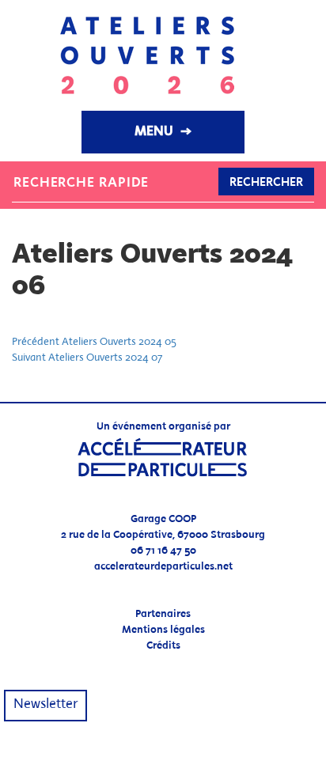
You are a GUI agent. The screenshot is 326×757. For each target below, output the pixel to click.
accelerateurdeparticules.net (163, 567)
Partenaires (163, 614)
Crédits (163, 646)
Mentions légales (163, 630)
